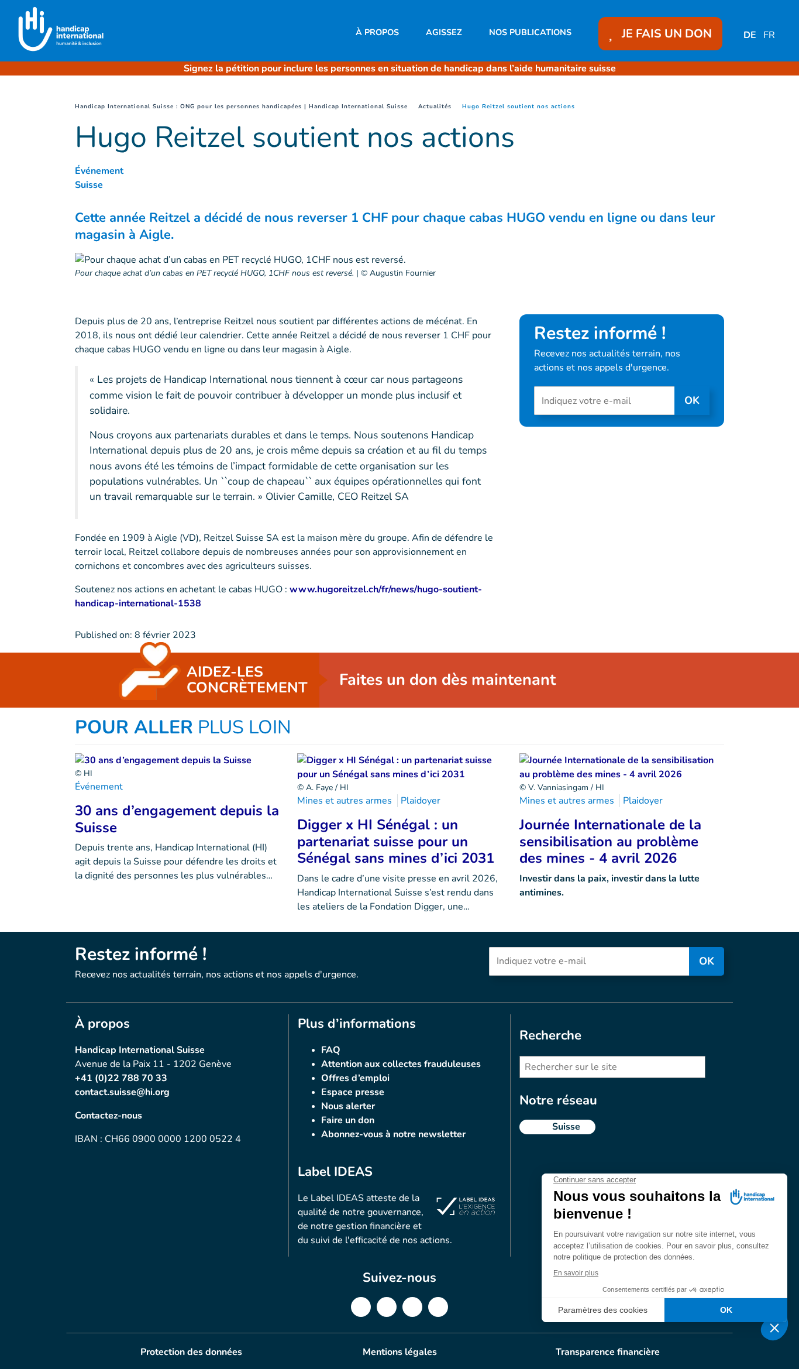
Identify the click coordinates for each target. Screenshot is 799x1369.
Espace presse (352, 1092)
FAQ (330, 1050)
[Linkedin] (387, 1307)
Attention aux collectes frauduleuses (401, 1064)
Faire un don (347, 1120)
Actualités (435, 106)
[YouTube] (438, 1307)
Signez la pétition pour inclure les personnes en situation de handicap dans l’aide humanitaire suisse (400, 68)
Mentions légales (400, 1352)
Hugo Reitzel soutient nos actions (518, 106)
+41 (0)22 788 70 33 (121, 1078)
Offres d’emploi (355, 1078)
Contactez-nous (108, 1115)
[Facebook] (361, 1307)
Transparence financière (608, 1352)
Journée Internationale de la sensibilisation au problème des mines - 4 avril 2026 (610, 841)
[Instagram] (412, 1307)
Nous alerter (348, 1106)
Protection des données (191, 1352)
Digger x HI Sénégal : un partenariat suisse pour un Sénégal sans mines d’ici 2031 (395, 841)
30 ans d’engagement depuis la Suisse (177, 819)
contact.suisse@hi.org (122, 1092)
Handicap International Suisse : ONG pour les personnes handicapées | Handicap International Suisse (241, 106)
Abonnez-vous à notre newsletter (393, 1134)
